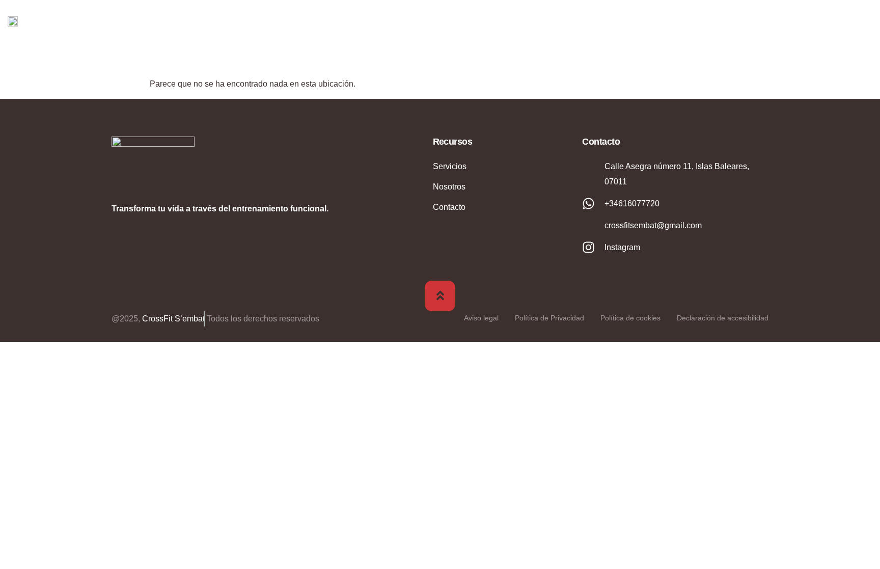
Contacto (832, 20)
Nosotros (667, 20)
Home (599, 20)
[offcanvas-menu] (864, 20)
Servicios (756, 20)
